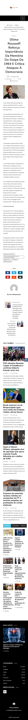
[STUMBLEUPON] (14, 277)
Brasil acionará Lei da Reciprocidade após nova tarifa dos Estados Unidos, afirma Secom (13, 408)
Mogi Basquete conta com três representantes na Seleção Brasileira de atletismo (20, 572)
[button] (12, 658)
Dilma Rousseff (8, 261)
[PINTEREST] (7, 277)
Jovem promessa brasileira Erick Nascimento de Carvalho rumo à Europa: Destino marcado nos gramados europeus (18, 310)
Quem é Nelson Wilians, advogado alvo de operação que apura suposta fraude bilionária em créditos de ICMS (13, 453)
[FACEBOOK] (7, 272)
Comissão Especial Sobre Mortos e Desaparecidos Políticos (11, 257)
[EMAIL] (20, 277)
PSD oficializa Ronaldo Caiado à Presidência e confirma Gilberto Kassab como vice (13, 367)
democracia (7, 259)
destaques (15, 259)
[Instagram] (4, 691)
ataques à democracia (9, 254)
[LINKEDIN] (20, 272)
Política (14, 35)
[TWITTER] (14, 272)
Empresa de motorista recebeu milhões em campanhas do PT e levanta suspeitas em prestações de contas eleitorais (13, 499)
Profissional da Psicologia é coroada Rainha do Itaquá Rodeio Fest (8, 570)
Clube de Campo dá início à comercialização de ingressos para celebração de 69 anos (20, 598)
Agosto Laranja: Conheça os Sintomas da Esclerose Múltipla (19, 542)
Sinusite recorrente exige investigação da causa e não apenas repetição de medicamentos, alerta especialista (8, 600)
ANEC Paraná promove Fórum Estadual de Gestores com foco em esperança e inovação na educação (8, 545)
